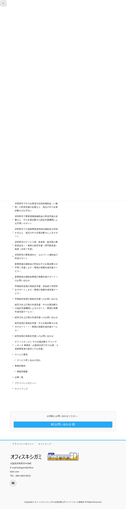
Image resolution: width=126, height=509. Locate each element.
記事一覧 (19, 377)
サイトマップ (21, 389)
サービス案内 (21, 354)
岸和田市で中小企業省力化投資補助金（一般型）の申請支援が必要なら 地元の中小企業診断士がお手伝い (36, 207)
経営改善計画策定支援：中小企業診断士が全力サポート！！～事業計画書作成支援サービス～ (36, 326)
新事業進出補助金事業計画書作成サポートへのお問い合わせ (36, 279)
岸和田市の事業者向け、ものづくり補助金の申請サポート (36, 256)
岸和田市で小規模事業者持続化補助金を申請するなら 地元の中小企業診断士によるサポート (36, 232)
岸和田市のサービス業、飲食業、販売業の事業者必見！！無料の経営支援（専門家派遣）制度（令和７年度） (36, 245)
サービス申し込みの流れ (29, 360)
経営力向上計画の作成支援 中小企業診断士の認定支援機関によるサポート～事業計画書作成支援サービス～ (36, 308)
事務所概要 (22, 371)
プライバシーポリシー (25, 383)
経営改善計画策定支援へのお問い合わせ (34, 336)
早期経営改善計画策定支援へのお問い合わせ (36, 299)
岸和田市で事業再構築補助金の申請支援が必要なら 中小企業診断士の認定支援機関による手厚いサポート (36, 220)
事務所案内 (20, 366)
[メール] (13, 483)
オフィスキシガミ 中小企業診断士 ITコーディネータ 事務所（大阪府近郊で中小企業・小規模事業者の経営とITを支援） (36, 345)
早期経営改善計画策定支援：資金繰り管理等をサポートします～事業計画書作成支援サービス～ (36, 289)
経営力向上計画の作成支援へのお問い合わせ (36, 317)
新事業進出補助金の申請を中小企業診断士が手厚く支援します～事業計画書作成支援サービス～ (36, 267)
